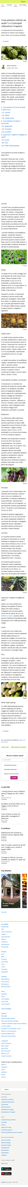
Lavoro (3, 966)
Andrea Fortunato (6, 1043)
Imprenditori (4, 972)
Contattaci (4, 1122)
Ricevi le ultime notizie (14, 756)
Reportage (4, 1016)
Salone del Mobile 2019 (7, 1033)
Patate (7, 115)
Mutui (2, 956)
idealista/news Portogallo (8, 1112)
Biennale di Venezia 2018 (8, 1036)
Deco (2, 5)
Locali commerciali (6, 931)
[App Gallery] (6, 1174)
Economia (4, 959)
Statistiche (4, 1072)
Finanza (3, 951)
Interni (15, 5)
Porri (6, 143)
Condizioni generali (6, 1130)
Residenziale (5, 926)
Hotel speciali (5, 984)
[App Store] (6, 1164)
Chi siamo (4, 1097)
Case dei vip (4, 1001)
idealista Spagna (6, 1142)
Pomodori (8, 129)
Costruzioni (4, 942)
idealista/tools (5, 1150)
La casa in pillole (6, 1026)
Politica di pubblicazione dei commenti (11, 1132)
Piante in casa (5, 747)
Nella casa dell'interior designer (10, 1021)
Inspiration (9, 5)
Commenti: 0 (26, 41)
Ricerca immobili (5, 1140)
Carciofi (7, 112)
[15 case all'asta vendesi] (10, 891)
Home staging (22, 5)
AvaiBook (4, 1155)
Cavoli (7, 140)
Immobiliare (4, 924)
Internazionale (5, 944)
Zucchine (8, 132)
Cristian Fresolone (6, 1056)
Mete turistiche (5, 979)
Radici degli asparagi (12, 145)
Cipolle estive (9, 118)
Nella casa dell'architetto (8, 1018)
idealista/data (5, 1152)
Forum (3, 1069)
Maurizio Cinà (5, 1053)
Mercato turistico (5, 986)
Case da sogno (5, 1004)
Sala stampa (4, 1104)
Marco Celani (5, 1046)
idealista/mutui (5, 1147)
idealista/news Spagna (7, 1109)
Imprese (3, 939)
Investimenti (4, 961)
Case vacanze (5, 981)
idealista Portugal (6, 1145)
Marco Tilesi (4, 1048)
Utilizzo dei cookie (6, 1127)
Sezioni (23, 1)
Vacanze (4, 976)
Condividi (5, 41)
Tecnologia (4, 969)
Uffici (2, 929)
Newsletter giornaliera (10, 765)
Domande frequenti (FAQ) (8, 1119)
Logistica (3, 934)
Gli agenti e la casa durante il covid (11, 1028)
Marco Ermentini (5, 1051)
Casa (2, 964)
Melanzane (8, 126)
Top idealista (4, 947)
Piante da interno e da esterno (18, 747)
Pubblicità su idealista (7, 1099)
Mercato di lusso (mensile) (11, 773)
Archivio (3, 1077)
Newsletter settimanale (10, 769)
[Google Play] (6, 1169)
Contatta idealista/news (7, 1102)
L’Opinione (4, 1041)
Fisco (2, 954)
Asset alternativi (5, 937)
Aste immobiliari (6, 1009)
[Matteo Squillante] (3, 67)
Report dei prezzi (6, 1107)
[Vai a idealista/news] (3, 1)
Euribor (3, 1074)
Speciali (3, 1013)
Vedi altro (3, 912)
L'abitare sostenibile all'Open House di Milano (14, 1023)
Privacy (3, 1125)
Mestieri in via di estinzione (8, 1031)
